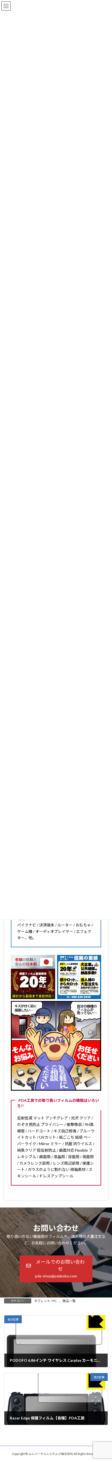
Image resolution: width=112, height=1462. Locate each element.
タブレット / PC (45, 1301)
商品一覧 (69, 1301)
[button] (56, 1268)
